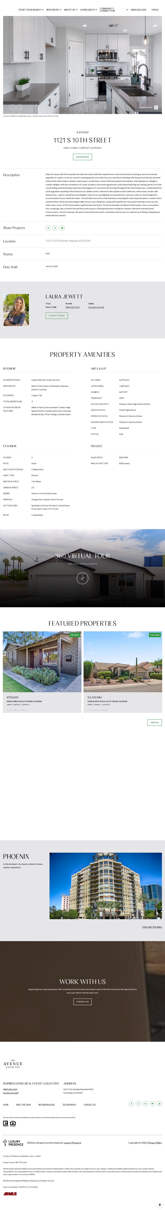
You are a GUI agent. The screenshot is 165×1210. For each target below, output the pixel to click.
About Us (69, 9)
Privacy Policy (155, 1142)
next (19, 107)
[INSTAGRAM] (138, 1103)
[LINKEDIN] (145, 1103)
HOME (6, 1104)
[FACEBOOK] (131, 1103)
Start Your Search (30, 9)
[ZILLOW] (159, 1103)
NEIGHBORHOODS (46, 1104)
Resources (52, 9)
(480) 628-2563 (138, 9)
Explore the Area (152, 927)
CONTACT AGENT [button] (57, 315)
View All (155, 722)
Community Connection (107, 9)
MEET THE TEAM (23, 1104)
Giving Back (87, 9)
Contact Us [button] (83, 1002)
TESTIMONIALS (69, 1104)
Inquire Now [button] (82, 157)
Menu (155, 9)
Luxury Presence (72, 1142)
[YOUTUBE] (152, 1103)
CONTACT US (90, 1104)
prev (12, 107)
